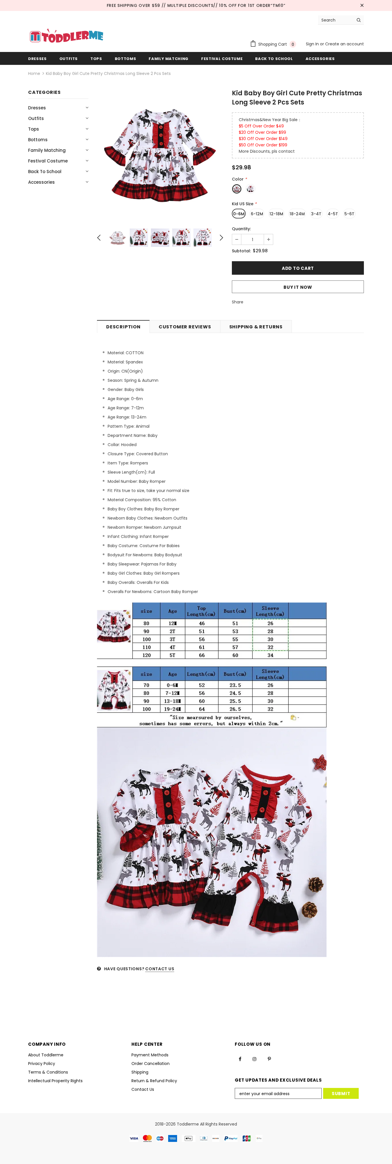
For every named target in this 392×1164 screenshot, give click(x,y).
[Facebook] (240, 1059)
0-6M (238, 214)
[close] (362, 5)
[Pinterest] (269, 1059)
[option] (160, 154)
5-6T (349, 214)
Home (34, 73)
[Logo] (66, 36)
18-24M (297, 214)
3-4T (316, 214)
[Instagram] (254, 1059)
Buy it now (298, 287)
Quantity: (241, 229)
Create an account (344, 44)
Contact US (159, 969)
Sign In (313, 44)
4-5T (333, 214)
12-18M (276, 214)
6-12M (257, 214)
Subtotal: (241, 251)
